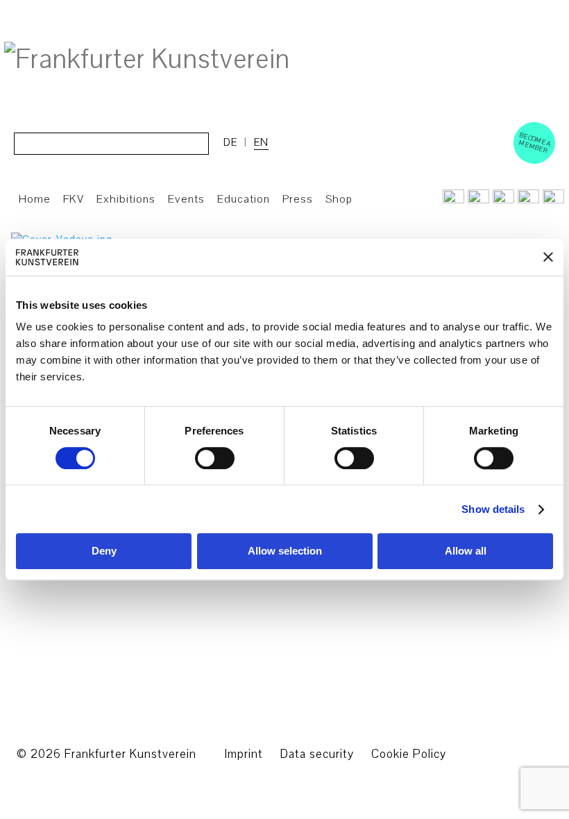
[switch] (215, 458)
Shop (339, 199)
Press (297, 199)
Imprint (243, 754)
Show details (493, 509)
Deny (104, 551)
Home (35, 199)
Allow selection (285, 551)
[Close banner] (548, 257)
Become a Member (535, 142)
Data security (317, 754)
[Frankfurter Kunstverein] (147, 60)
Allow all (465, 551)
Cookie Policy (408, 754)
